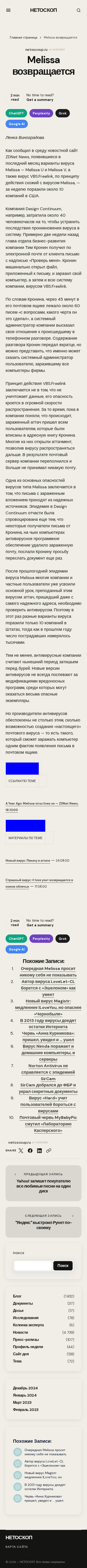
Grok (63, 113)
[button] (8, 10)
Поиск (18, 1253)
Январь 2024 (24, 1395)
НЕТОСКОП (43, 10)
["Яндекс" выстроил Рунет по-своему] (43, 1222)
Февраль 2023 (25, 1409)
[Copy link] (48, 1150)
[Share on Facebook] (30, 1150)
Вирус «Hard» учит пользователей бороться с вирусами (48, 1104)
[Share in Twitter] (21, 1150)
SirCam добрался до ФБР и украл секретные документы (48, 1088)
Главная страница (23, 37)
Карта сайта (17, 1547)
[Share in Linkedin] (39, 1150)
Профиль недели (28, 1347)
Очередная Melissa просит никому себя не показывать (48, 972)
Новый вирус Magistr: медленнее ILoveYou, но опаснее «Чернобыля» (48, 1007)
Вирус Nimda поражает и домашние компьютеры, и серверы (48, 1052)
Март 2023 (22, 1402)
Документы (23, 1303)
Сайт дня (21, 1354)
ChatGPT (16, 113)
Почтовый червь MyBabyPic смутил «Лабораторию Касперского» (48, 1124)
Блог (17, 1296)
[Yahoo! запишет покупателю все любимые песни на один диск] (43, 1183)
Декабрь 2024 (25, 1388)
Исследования (25, 1318)
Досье (18, 1310)
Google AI (17, 124)
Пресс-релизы (26, 1339)
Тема (17, 1361)
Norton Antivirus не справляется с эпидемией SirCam (48, 1072)
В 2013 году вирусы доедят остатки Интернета (48, 1024)
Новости (20, 1332)
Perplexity (41, 113)
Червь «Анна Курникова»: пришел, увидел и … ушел (48, 1036)
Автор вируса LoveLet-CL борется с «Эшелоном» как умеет (48, 988)
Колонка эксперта (28, 1325)
